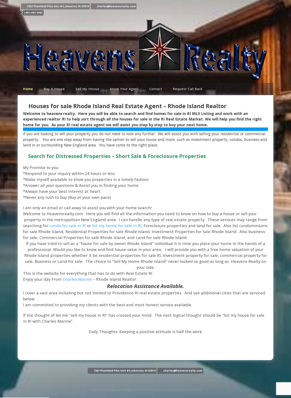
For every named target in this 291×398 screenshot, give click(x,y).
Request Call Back (187, 89)
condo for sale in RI (67, 225)
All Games (155, 389)
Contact (155, 89)
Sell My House (87, 89)
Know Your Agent (124, 89)
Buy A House (54, 89)
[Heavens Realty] (145, 79)
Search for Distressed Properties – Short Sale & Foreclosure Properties (117, 155)
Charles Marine (77, 279)
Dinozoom (195, 389)
